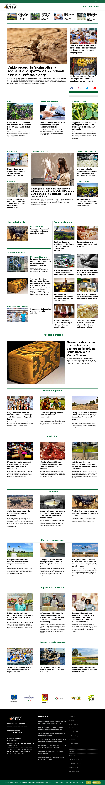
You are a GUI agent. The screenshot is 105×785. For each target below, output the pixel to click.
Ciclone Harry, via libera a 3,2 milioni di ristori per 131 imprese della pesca (52, 670)
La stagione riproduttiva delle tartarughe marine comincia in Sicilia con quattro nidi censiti (51, 562)
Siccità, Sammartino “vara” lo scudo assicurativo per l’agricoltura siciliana (69, 16)
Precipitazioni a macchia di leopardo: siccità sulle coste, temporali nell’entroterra (18, 562)
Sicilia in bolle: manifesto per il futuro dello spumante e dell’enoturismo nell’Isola (87, 296)
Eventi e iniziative (73, 724)
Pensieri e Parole (73, 743)
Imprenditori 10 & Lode (75, 732)
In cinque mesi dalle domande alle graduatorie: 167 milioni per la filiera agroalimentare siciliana (92, 16)
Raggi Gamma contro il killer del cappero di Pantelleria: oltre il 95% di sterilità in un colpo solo (84, 126)
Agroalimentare (73, 716)
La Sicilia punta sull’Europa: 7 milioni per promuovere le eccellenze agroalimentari (83, 78)
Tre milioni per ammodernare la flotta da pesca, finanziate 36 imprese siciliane (19, 670)
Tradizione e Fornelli (74, 771)
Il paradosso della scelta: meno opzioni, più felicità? (40, 311)
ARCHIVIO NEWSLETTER (83, 95)
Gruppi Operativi (73, 728)
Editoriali (71, 720)
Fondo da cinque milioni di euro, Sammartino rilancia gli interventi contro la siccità (84, 670)
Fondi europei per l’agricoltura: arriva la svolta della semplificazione (51, 415)
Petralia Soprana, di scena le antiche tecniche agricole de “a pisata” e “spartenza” (87, 272)
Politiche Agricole (73, 751)
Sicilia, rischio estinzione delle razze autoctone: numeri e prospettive (18, 513)
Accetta (88, 782)
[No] (103, 782)
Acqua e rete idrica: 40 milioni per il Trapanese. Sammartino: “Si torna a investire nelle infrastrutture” (16, 203)
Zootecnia (71, 775)
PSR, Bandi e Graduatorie (75, 759)
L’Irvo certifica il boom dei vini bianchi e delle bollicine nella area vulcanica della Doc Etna (46, 16)
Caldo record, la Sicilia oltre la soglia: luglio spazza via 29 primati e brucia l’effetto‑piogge (35, 71)
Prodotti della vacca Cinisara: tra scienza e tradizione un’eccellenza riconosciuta (85, 513)
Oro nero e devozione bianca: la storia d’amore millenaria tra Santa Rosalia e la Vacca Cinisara (81, 348)
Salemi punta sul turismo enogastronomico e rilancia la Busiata (87, 244)
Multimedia (72, 739)
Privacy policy (96, 782)
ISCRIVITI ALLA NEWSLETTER (83, 92)
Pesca (70, 747)
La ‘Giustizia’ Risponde (75, 736)
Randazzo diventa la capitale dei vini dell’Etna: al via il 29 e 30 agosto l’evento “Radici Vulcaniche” (23, 16)
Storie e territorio (73, 767)
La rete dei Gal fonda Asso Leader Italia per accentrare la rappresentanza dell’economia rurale (40, 261)
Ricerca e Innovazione (74, 763)
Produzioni (72, 755)
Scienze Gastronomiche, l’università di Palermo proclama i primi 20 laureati (64, 272)
